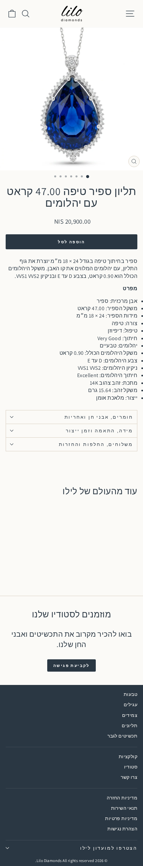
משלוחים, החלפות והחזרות (96, 444)
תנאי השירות (124, 808)
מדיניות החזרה (122, 798)
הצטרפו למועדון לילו (108, 848)
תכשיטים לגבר (122, 736)
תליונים (129, 726)
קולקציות (128, 756)
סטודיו (130, 767)
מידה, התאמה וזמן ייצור (99, 431)
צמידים (129, 715)
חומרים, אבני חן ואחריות (99, 417)
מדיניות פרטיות (121, 818)
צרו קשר (129, 777)
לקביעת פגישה (71, 665)
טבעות (130, 694)
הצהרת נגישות (122, 829)
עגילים (130, 705)
